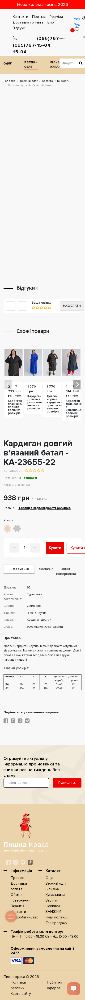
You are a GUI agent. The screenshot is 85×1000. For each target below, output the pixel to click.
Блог (51, 22)
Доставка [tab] (44, 569)
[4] (45, 307)
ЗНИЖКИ (53, 911)
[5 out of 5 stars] (42, 470)
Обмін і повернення (20, 897)
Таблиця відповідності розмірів (44, 508)
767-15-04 (25, 49)
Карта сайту (21, 993)
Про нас (39, 16)
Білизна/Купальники (55, 892)
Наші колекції (57, 917)
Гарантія (17, 906)
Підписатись (67, 782)
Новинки (53, 906)
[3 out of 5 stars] (34, 470)
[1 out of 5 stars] (26, 470)
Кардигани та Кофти (55, 81)
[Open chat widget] (73, 988)
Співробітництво (24, 917)
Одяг (8, 63)
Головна (9, 81)
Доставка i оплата (28, 22)
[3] (41, 307)
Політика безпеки (18, 985)
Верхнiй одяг (31, 65)
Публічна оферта (54, 985)
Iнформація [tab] (19, 569)
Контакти (20, 16)
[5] (49, 307)
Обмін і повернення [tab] (66, 571)
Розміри (56, 16)
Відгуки (19, 28)
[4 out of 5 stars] (38, 470)
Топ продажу (56, 923)
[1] (33, 307)
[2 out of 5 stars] (30, 470)
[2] (37, 307)
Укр (77, 19)
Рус (77, 24)
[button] (77, 384)
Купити (55, 547)
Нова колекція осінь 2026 (42, 4)
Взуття (51, 900)
